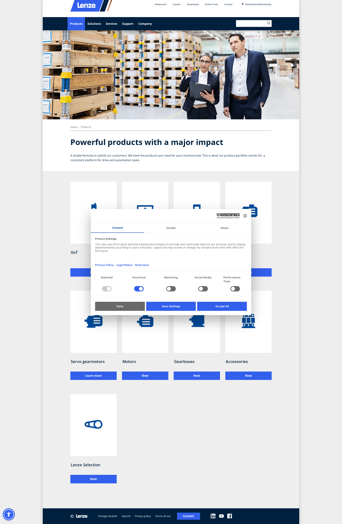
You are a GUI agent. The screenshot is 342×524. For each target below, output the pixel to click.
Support (127, 24)
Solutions (94, 24)
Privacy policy (143, 516)
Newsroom (161, 4)
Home (73, 127)
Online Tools (211, 4)
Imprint (126, 516)
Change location (107, 516)
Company (145, 24)
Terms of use (163, 516)
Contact (228, 4)
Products (76, 24)
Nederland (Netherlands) (258, 4)
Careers (177, 4)
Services (111, 24)
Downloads (193, 4)
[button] (9, 514)
